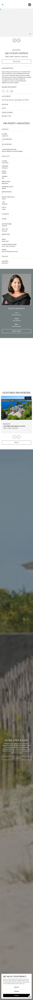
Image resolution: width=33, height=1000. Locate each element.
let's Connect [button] (16, 758)
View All (16, 442)
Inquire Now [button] (16, 61)
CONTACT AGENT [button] (16, 331)
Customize (16, 991)
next (18, 40)
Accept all (16, 995)
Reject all (16, 987)
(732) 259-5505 (16, 320)
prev (14, 40)
